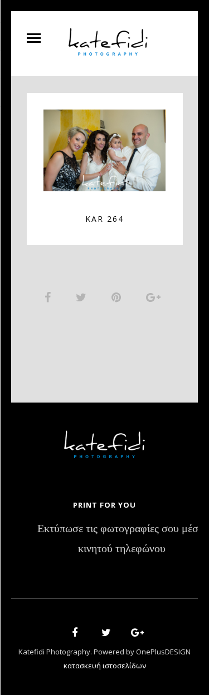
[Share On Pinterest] (118, 297)
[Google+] (133, 634)
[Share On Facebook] (50, 297)
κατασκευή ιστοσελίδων (105, 666)
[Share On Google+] (155, 297)
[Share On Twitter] (83, 297)
